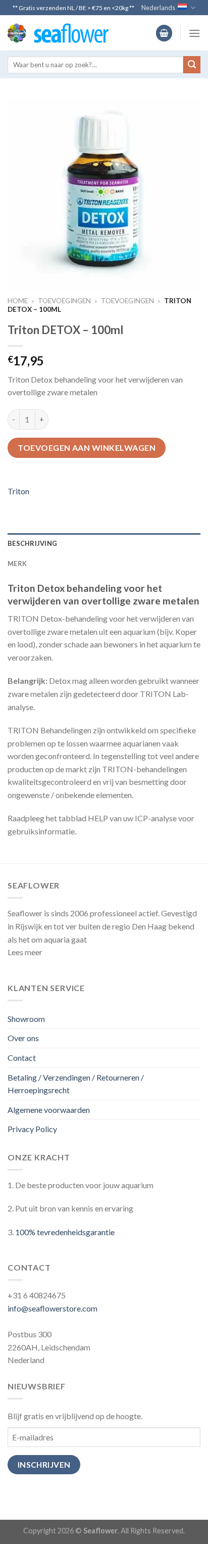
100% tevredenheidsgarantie (65, 1232)
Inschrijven (44, 1464)
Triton (18, 491)
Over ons (23, 1038)
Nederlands (158, 8)
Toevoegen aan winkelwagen (86, 447)
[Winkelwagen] (164, 33)
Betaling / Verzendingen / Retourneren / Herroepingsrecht (76, 1083)
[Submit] (191, 64)
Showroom (26, 1018)
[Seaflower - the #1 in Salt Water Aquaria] (58, 33)
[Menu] (194, 33)
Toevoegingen (64, 301)
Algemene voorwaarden (49, 1109)
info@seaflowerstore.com (52, 1308)
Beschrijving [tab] (32, 543)
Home (18, 301)
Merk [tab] (17, 563)
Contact (22, 1057)
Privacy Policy (32, 1129)
